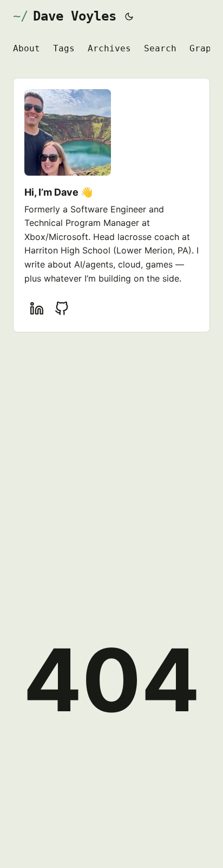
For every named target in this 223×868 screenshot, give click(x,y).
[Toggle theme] (129, 16)
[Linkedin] (36, 308)
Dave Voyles (74, 16)
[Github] (61, 308)
